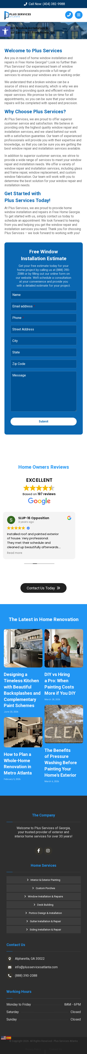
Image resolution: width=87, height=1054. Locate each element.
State (16, 352)
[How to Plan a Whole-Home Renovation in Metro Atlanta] (23, 732)
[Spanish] (9, 1037)
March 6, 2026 (52, 781)
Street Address (23, 329)
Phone (18, 318)
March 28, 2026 (52, 699)
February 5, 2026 (12, 779)
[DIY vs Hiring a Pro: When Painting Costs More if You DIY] (64, 648)
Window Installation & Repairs (45, 896)
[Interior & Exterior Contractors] (17, 15)
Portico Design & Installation (45, 913)
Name (16, 295)
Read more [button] (14, 553)
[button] (5, 31)
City (15, 341)
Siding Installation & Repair (45, 929)
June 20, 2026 (11, 711)
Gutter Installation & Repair (45, 921)
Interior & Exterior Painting (45, 879)
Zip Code (18, 364)
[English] (3, 1037)
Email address (23, 306)
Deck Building (45, 904)
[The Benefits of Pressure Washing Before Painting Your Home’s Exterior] (64, 724)
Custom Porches (45, 888)
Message (19, 375)
